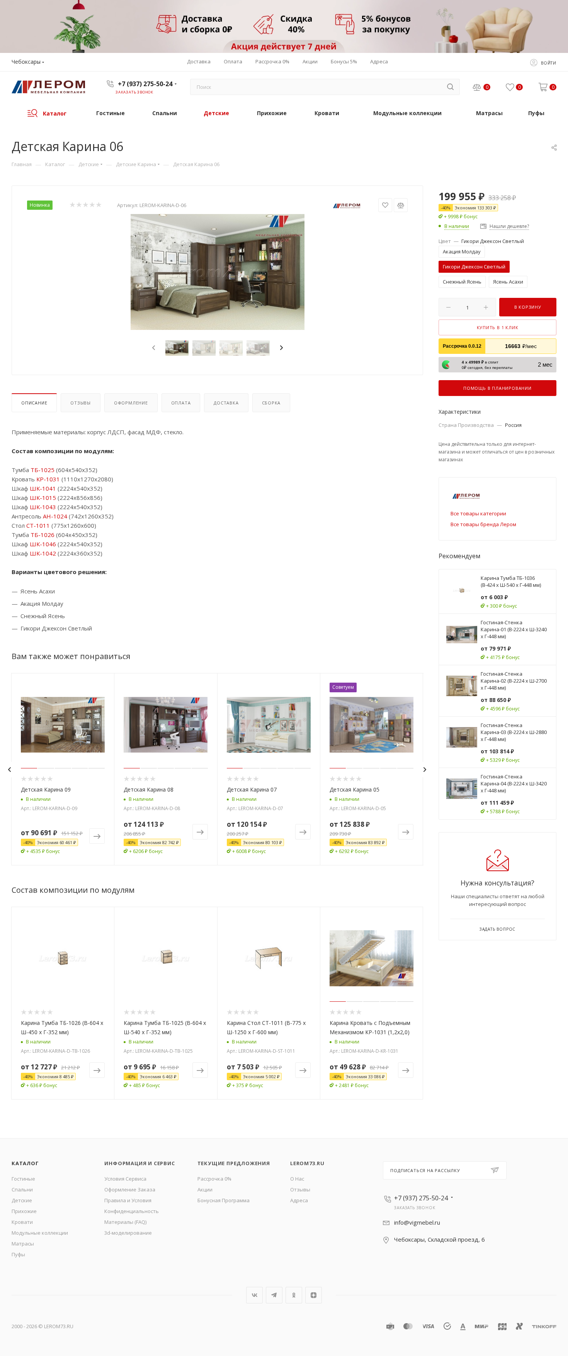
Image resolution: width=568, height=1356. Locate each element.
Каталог (25, 1163)
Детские (22, 1200)
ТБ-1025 (42, 470)
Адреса (299, 1200)
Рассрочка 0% (214, 1178)
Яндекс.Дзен (313, 1295)
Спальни (22, 1189)
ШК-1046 (43, 544)
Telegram (274, 1295)
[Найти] (450, 87)
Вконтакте (254, 1295)
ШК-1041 (43, 488)
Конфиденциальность (131, 1211)
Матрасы (23, 1243)
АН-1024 (55, 516)
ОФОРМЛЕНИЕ (131, 403)
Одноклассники (294, 1295)
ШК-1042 (43, 553)
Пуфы (18, 1254)
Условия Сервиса (125, 1178)
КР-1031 (48, 479)
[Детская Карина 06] (217, 272)
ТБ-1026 (42, 535)
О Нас (297, 1178)
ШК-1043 (43, 507)
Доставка (226, 403)
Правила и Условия (127, 1200)
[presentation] (152, 348)
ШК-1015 (43, 497)
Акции (205, 1189)
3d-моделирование (128, 1232)
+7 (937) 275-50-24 (145, 84)
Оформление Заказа (129, 1189)
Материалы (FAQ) (125, 1221)
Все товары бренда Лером (483, 524)
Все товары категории (478, 513)
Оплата (181, 403)
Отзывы (80, 403)
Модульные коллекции (40, 1232)
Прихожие (24, 1211)
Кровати (22, 1221)
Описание (34, 403)
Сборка (271, 403)
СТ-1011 (38, 525)
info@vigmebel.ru (417, 1222)
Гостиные (23, 1178)
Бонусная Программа (223, 1200)
